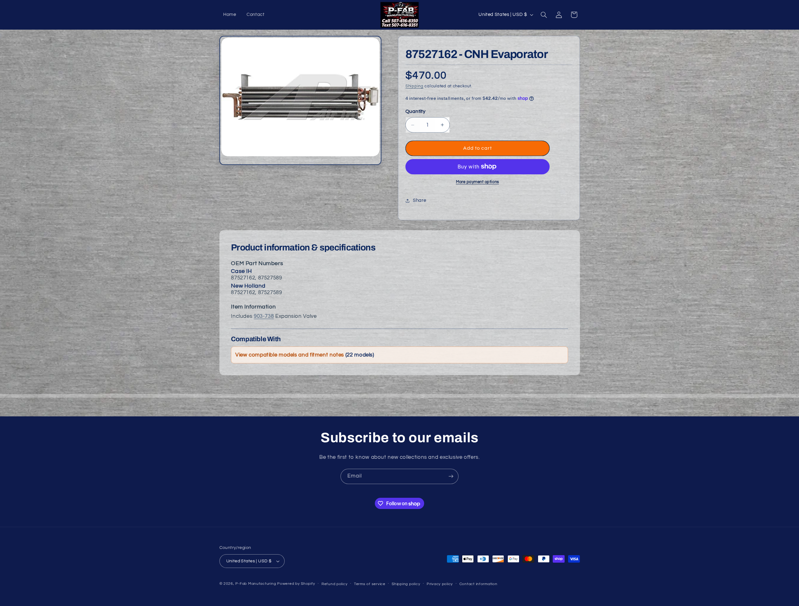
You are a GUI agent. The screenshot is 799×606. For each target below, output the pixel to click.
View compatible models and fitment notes (304, 355)
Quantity (415, 111)
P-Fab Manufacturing (255, 583)
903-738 (264, 316)
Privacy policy (440, 584)
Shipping (414, 86)
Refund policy (334, 584)
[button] (544, 14)
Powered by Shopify (296, 583)
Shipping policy (406, 584)
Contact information (478, 584)
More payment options (477, 182)
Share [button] (419, 200)
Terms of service (369, 584)
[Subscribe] (451, 476)
